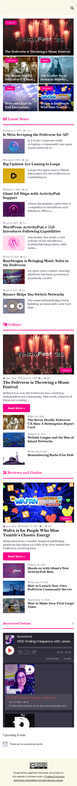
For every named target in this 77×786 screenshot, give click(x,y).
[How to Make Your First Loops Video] (14, 605)
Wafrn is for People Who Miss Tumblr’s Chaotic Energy (55, 107)
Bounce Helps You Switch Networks (33, 294)
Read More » (16, 408)
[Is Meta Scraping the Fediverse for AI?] (14, 146)
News (45, 60)
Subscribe (52, 658)
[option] (38, 65)
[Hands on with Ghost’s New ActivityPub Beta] (14, 570)
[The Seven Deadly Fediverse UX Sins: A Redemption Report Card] (20, 69)
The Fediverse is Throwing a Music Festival (37, 52)
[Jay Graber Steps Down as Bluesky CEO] (56, 69)
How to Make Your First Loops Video (51, 605)
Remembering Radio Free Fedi (50, 455)
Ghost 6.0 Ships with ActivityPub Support (31, 196)
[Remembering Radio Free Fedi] (14, 457)
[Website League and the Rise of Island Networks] (14, 439)
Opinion (11, 60)
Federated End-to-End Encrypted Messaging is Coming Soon (20, 109)
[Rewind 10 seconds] (20, 652)
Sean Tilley (11, 378)
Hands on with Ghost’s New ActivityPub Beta (48, 570)
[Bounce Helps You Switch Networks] (14, 306)
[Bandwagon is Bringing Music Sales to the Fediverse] (14, 276)
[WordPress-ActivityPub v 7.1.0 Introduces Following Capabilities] (14, 243)
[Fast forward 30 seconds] (34, 652)
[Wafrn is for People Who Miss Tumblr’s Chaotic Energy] (56, 97)
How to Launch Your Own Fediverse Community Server (50, 587)
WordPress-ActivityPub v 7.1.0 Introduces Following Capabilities (31, 229)
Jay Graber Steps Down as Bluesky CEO (53, 79)
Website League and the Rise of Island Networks (51, 439)
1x (27, 652)
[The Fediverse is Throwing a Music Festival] (38, 37)
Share (67, 658)
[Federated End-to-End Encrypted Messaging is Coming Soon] (20, 97)
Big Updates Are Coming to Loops (31, 164)
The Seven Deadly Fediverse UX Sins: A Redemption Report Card (19, 81)
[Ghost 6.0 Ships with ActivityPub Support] (14, 209)
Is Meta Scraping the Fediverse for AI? (36, 135)
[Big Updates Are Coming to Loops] (14, 175)
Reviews (47, 88)
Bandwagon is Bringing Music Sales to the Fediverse (36, 263)
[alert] (38, 744)
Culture (11, 22)
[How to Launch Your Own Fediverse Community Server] (14, 588)
